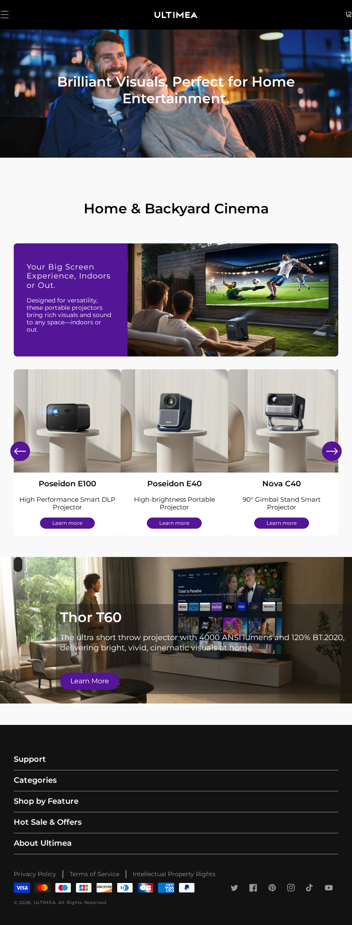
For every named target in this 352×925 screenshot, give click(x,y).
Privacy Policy (35, 874)
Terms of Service (94, 874)
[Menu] (4, 14)
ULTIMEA (45, 902)
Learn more (67, 523)
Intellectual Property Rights (174, 874)
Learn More (89, 681)
